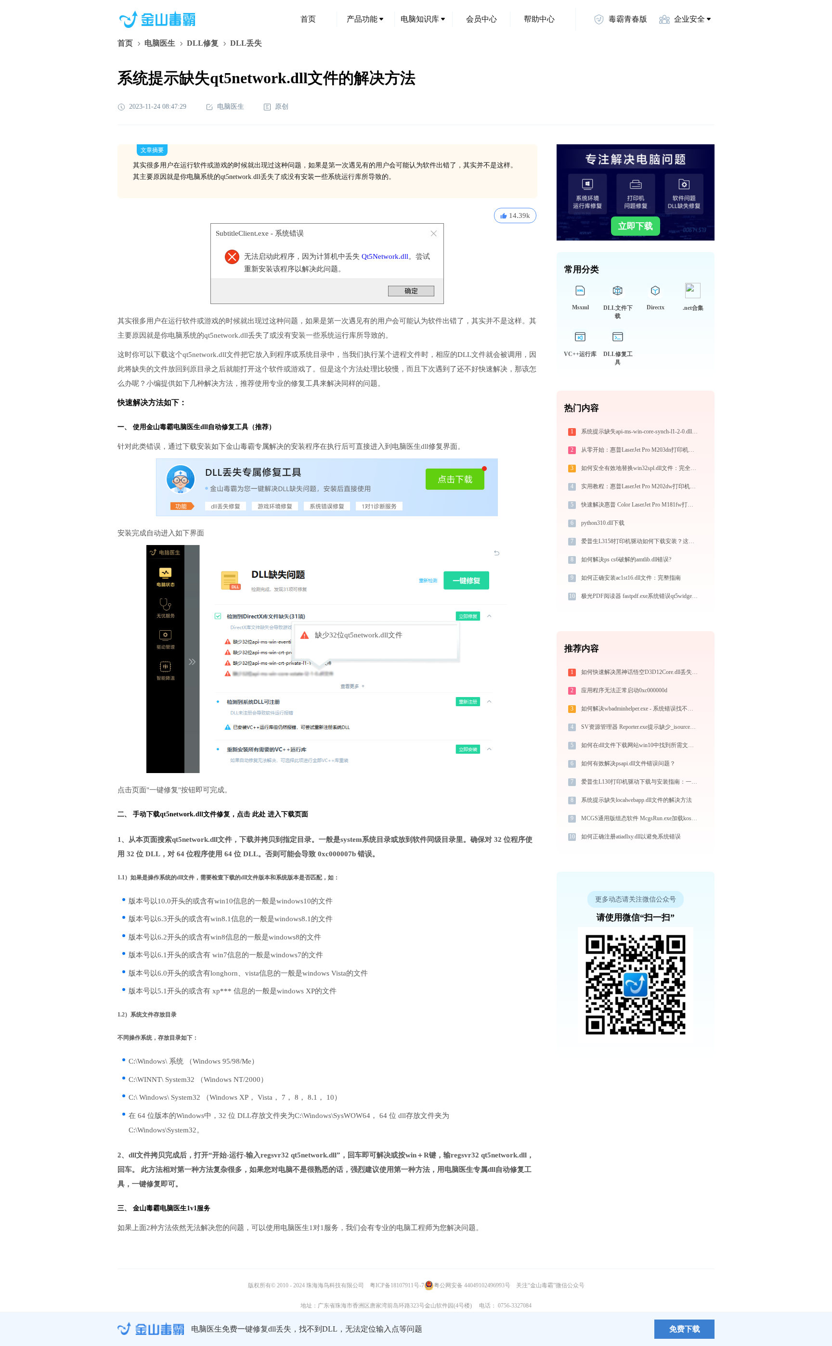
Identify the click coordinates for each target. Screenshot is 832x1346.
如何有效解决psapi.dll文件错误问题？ (628, 763)
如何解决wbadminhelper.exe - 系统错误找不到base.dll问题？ (640, 708)
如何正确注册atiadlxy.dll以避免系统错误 (631, 836)
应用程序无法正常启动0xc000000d (624, 690)
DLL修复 (203, 43)
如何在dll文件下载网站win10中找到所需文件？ (640, 745)
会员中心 (481, 19)
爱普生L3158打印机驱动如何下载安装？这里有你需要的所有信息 (640, 541)
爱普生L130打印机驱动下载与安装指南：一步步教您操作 (640, 781)
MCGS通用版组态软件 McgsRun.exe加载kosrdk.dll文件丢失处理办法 (640, 818)
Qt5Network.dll (385, 256)
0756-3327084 (515, 1305)
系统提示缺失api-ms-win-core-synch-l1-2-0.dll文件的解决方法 (640, 431)
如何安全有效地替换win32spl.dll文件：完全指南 (640, 468)
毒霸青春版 (628, 19)
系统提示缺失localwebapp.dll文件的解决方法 (636, 800)
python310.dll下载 (602, 523)
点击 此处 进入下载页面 (272, 814)
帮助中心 (539, 19)
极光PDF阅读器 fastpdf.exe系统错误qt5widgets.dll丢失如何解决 (640, 596)
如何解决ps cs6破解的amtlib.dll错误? (626, 559)
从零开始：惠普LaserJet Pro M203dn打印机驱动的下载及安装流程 (640, 449)
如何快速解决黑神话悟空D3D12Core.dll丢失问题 (640, 672)
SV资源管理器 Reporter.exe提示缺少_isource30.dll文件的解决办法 (640, 727)
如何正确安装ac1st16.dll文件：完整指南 (631, 577)
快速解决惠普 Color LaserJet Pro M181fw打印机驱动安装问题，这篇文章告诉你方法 (640, 504)
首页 (308, 19)
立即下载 (635, 226)
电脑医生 (159, 43)
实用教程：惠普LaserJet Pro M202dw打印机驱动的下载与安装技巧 (640, 486)
